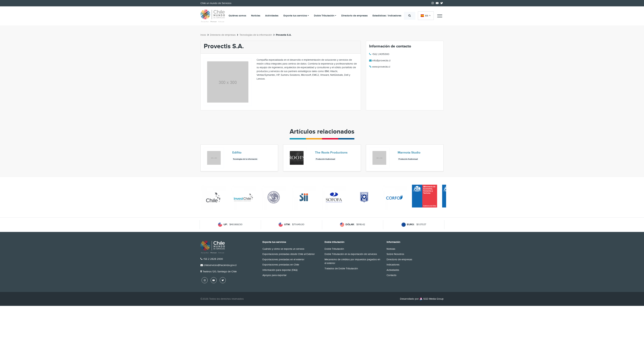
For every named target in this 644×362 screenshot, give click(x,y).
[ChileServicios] (212, 247)
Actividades (271, 15)
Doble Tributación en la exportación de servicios (351, 254)
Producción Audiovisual (325, 159)
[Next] (440, 158)
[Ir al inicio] (212, 16)
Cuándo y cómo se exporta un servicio (283, 248)
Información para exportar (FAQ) (280, 270)
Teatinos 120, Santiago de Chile (220, 271)
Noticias (255, 15)
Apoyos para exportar (274, 275)
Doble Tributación (324, 15)
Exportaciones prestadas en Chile (280, 264)
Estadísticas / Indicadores (386, 15)
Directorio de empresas (354, 15)
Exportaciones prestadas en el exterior (283, 259)
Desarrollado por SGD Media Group (422, 298)
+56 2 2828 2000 (213, 258)
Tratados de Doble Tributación (341, 268)
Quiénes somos (237, 15)
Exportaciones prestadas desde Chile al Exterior (288, 254)
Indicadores (393, 264)
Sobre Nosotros (395, 254)
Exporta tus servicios (295, 15)
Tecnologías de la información (255, 34)
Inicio (203, 34)
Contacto (391, 275)
